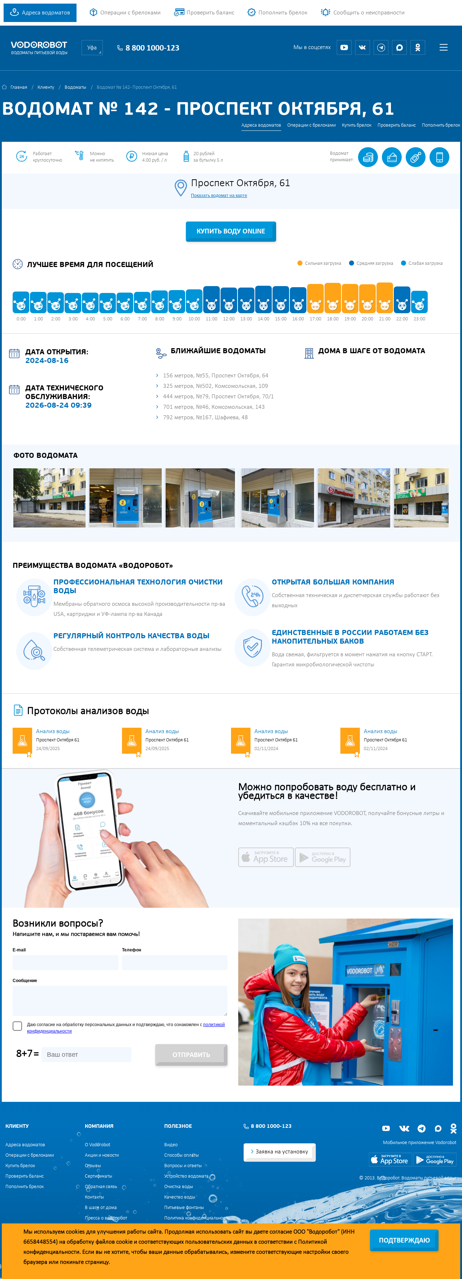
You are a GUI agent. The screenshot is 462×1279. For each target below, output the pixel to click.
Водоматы (75, 87)
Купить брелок (356, 125)
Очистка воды (178, 1187)
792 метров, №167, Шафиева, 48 (205, 418)
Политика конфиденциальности (197, 1218)
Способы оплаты (181, 1155)
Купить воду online (231, 231)
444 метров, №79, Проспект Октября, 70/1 (218, 397)
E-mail (19, 949)
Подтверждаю (404, 1240)
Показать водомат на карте (219, 195)
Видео (171, 1145)
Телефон (131, 949)
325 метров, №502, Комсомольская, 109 (215, 386)
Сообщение (25, 980)
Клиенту (46, 87)
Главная (18, 87)
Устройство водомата (186, 1176)
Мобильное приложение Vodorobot (420, 1143)
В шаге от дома (101, 1207)
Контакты (94, 1197)
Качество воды (179, 1197)
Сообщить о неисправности (369, 13)
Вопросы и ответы (183, 1166)
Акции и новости (102, 1155)
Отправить (191, 1055)
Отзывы (93, 1166)
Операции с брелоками (130, 13)
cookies (75, 1232)
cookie (124, 1242)
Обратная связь (101, 1187)
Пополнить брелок (283, 13)
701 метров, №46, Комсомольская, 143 (214, 407)
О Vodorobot (97, 1145)
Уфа (92, 48)
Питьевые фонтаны (184, 1207)
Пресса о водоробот (106, 1218)
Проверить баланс (210, 13)
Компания (99, 1126)
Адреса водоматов (46, 13)
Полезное (178, 1126)
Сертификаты (98, 1176)
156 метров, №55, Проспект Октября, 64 (216, 376)
